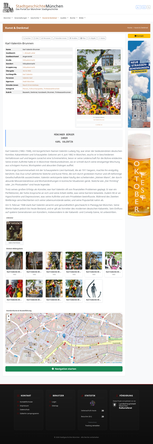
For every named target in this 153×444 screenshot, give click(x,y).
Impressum (24, 406)
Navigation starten (65, 368)
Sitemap (55, 406)
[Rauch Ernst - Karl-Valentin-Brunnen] (14, 261)
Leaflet (107, 362)
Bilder (81, 18)
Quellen (63, 18)
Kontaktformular (26, 402)
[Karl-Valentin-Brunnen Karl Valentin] (99, 82)
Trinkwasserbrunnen (51, 88)
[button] (64, 336)
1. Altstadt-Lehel (29, 53)
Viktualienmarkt (29, 60)
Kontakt (140, 36)
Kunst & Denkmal (49, 18)
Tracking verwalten (92, 425)
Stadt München (28, 81)
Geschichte (35, 18)
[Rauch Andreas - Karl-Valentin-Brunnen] (73, 261)
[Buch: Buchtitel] (14, 231)
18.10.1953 (27, 71)
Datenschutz (24, 409)
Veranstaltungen (20, 18)
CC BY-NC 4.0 (99, 125)
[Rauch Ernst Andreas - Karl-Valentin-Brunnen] (54, 261)
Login (54, 402)
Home (129, 27)
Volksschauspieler (36, 88)
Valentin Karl (27, 78)
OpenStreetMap (117, 362)
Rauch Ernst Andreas (31, 85)
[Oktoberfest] (139, 174)
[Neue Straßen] (139, 84)
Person (25, 88)
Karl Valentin (27, 74)
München (7, 18)
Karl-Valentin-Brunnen (99, 120)
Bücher (73, 18)
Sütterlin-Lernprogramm (29, 413)
